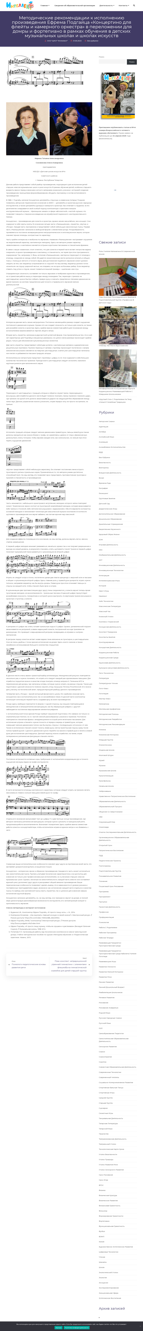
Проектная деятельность (109, 907)
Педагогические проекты (110, 861)
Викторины (104, 468)
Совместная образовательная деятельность (117, 1067)
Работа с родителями (108, 928)
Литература (104, 678)
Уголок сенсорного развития (111, 1170)
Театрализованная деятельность (112, 1139)
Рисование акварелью (108, 1008)
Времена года (105, 483)
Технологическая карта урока (111, 1149)
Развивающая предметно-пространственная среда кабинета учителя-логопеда (118, 953)
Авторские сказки (107, 421)
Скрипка (102, 1062)
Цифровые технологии (108, 1252)
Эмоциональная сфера (108, 1293)
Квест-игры (104, 591)
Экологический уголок (108, 1273)
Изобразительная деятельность (112, 555)
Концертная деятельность (110, 647)
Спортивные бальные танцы (111, 1088)
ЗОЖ (101, 540)
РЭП (101, 1028)
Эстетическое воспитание (110, 1298)
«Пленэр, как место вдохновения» (113, 346)
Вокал (101, 478)
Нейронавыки (105, 791)
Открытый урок (105, 845)
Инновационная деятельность (112, 565)
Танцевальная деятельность (111, 1118)
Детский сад (104, 504)
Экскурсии (103, 1283)
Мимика (102, 730)
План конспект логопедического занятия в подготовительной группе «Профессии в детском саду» (117, 300)
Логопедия (103, 694)
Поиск (101, 57)
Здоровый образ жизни (109, 534)
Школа (101, 1267)
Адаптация (103, 427)
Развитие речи (105, 977)
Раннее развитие (106, 982)
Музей (101, 760)
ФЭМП (101, 1237)
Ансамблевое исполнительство (112, 447)
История (102, 586)
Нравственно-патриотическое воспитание (117, 796)
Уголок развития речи (108, 1165)
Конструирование (106, 642)
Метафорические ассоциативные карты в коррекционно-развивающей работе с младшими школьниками (117, 391)
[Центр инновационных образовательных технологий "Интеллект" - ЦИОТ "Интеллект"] (20, 5)
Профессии (104, 912)
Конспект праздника (108, 632)
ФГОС (101, 1185)
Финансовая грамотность (109, 1206)
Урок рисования (106, 1175)
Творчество (104, 1134)
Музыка (102, 766)
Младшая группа (106, 740)
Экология (103, 1278)
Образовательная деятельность (112, 801)
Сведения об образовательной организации (74, 5)
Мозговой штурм (106, 755)
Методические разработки (110, 719)
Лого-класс (103, 689)
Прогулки (103, 902)
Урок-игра (103, 1180)
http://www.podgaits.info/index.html (25, 923)
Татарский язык (106, 1129)
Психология (104, 922)
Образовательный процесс (110, 807)
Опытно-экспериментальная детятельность (117, 832)
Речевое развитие (107, 998)
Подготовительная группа (110, 871)
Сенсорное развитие (108, 1047)
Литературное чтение (108, 683)
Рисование (103, 1003)
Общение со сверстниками (110, 812)
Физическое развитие (108, 1201)
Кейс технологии (106, 601)
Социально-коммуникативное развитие (116, 1083)
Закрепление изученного (110, 529)
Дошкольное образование (110, 519)
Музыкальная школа (107, 771)
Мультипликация (106, 776)
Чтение (102, 1257)
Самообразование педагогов (111, 1033)
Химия (101, 1242)
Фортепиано (104, 1221)
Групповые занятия (107, 499)
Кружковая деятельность (109, 663)
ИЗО (100, 550)
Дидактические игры (108, 509)
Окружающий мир (107, 822)
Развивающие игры (107, 962)
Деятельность (106, 5)
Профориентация (106, 917)
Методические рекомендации (112, 724)
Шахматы (102, 1262)
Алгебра (102, 432)
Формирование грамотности (111, 1216)
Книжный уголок (106, 617)
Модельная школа (106, 750)
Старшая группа (106, 1103)
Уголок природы (106, 1160)
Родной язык (104, 1013)
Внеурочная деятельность (110, 473)
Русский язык (105, 1023)
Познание (103, 881)
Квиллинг (103, 596)
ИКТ (100, 560)
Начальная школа (106, 786)
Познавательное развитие (110, 876)
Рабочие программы (107, 933)
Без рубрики (92, 41)
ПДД (101, 856)
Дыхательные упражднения (111, 524)
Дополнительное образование (112, 514)
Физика (102, 1190)
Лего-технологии (106, 673)
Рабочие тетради (106, 938)
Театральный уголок (107, 1144)
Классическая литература (110, 606)
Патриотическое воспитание (111, 850)
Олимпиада (104, 827)
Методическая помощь (109, 714)
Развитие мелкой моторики (111, 972)
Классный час (104, 611)
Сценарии (103, 1108)
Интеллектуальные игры (109, 581)
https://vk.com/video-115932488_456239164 (42, 918)
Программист (104, 897)
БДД (101, 452)
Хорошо (59, 1328)
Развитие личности (107, 967)
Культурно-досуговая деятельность (114, 668)
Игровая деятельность (108, 545)
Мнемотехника (105, 745)
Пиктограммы (105, 866)
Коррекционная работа (109, 653)
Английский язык (106, 437)
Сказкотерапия (105, 1057)
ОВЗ (100, 817)
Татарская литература (108, 1124)
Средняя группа (106, 1098)
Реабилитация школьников (110, 992)
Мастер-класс (104, 699)
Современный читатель (109, 1077)
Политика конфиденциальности (76, 1328)
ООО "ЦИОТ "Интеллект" (57, 41)
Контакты (123, 5)
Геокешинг (103, 493)
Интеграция (104, 576)
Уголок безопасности (108, 1154)
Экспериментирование (109, 1288)
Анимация (103, 442)
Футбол (102, 1231)
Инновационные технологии (111, 570)
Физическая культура (108, 1195)
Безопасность (105, 463)
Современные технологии (110, 1072)
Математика (104, 704)
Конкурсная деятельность (110, 627)
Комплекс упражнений (109, 622)
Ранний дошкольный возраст (111, 987)
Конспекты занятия (107, 637)
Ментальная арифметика (109, 709)
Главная (44, 5)
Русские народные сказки (110, 1018)
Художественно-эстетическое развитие (116, 1247)
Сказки (102, 1052)
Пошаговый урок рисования (111, 886)
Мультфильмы (105, 781)
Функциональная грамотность (112, 1226)
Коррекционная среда (108, 658)
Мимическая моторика (108, 735)
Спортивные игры (106, 1093)
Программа (103, 892)
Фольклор (103, 1211)
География (103, 488)
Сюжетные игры (106, 1113)
